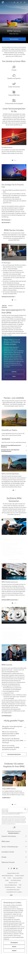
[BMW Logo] (3, 2)
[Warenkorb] (18, 2)
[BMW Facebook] (9, 869)
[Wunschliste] (21, 2)
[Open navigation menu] (24, 2)
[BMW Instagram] (11, 869)
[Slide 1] (12, 160)
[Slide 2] (14, 160)
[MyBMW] (14, 2)
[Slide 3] (16, 160)
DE (11, 895)
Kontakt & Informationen (9, 836)
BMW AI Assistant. (19, 810)
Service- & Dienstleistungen (10, 846)
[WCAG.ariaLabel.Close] (25, 809)
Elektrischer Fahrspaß (8, 862)
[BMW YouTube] (14, 869)
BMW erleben (6, 841)
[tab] (4, 305)
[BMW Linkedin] (17, 869)
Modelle (4, 857)
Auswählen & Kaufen (8, 852)
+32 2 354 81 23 (6, 439)
